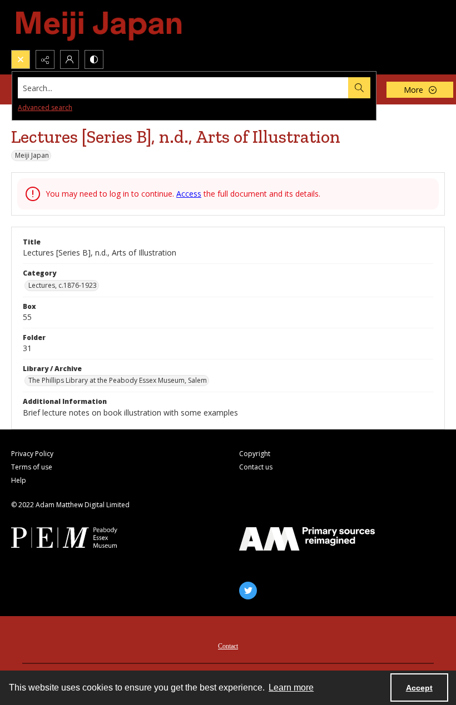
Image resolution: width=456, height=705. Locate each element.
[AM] (307, 539)
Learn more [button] (291, 687)
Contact (228, 646)
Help (18, 480)
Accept (419, 687)
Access (188, 193)
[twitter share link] (248, 590)
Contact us (255, 467)
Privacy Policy (32, 453)
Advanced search (45, 107)
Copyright (254, 453)
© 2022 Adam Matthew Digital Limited (70, 504)
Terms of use (31, 467)
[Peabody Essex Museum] (79, 537)
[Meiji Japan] (99, 25)
